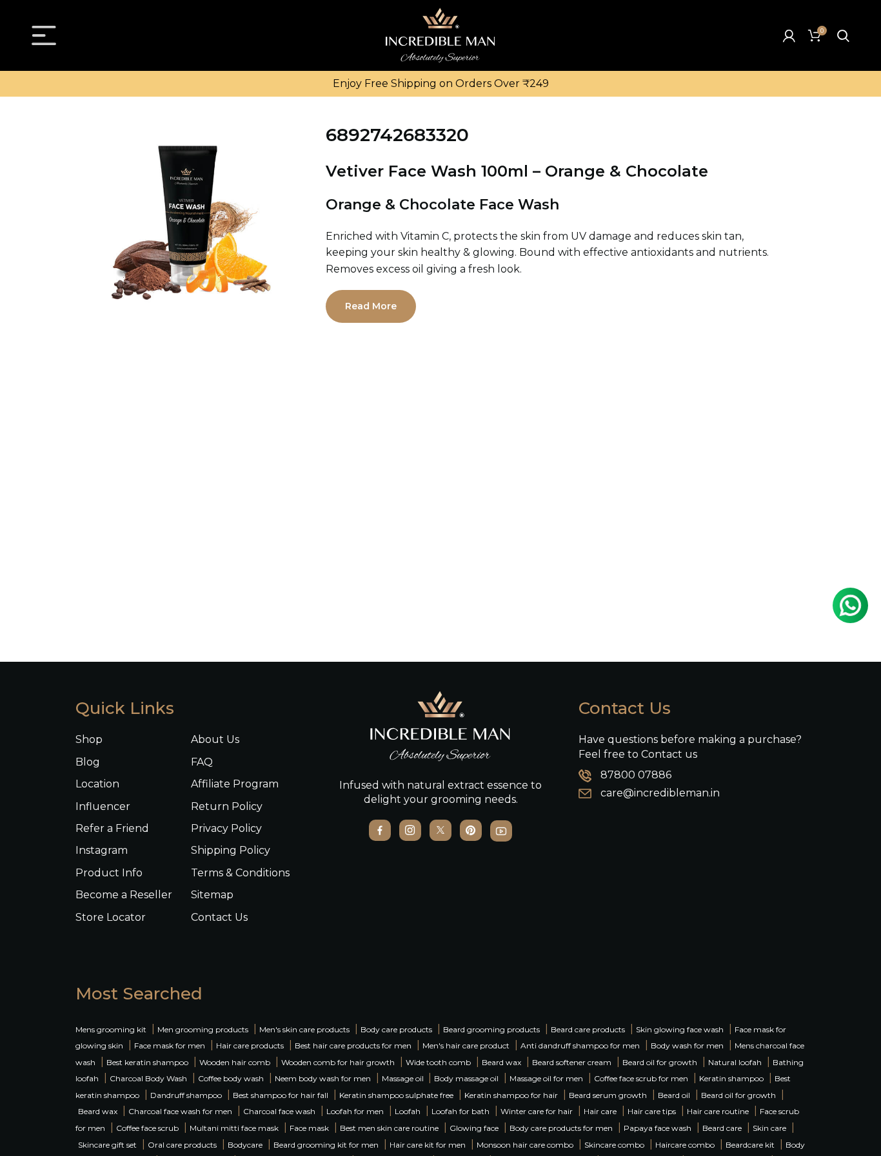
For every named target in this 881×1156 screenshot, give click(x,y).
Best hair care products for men (353, 1045)
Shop (89, 739)
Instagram (101, 850)
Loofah (408, 1111)
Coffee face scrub (147, 1128)
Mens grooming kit (110, 1029)
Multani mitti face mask (234, 1128)
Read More (371, 306)
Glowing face (474, 1128)
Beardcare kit (750, 1145)
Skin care (769, 1128)
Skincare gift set (107, 1145)
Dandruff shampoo (186, 1095)
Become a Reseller (123, 895)
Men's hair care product (466, 1045)
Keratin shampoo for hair (511, 1095)
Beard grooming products (491, 1029)
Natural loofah (735, 1062)
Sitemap (212, 895)
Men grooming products (202, 1029)
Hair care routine (718, 1111)
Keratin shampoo (731, 1078)
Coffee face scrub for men (641, 1078)
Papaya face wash (657, 1128)
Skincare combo (614, 1145)
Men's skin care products (304, 1029)
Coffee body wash (231, 1078)
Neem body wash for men (323, 1078)
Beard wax (501, 1062)
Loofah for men (355, 1111)
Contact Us (219, 917)
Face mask (309, 1128)
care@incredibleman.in (660, 793)
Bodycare (245, 1145)
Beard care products (588, 1029)
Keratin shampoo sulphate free (396, 1095)
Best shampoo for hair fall (280, 1095)
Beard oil (674, 1095)
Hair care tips (652, 1111)
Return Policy (226, 806)
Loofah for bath (460, 1111)
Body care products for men (561, 1128)
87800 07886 (635, 775)
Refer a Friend (112, 828)
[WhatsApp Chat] (850, 605)
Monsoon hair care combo (525, 1145)
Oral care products (182, 1145)
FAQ (202, 762)
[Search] (843, 35)
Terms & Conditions (240, 873)
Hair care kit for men (428, 1145)
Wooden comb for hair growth (338, 1062)
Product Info (109, 873)
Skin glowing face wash (680, 1029)
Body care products (396, 1029)
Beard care (722, 1128)
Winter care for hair (536, 1111)
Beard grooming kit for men (326, 1145)
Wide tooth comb (438, 1062)
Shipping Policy (230, 850)
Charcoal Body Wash (148, 1078)
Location (97, 784)
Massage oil (404, 1078)
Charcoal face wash (279, 1111)
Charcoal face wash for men (180, 1111)
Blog (87, 762)
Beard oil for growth (659, 1062)
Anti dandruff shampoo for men (580, 1045)
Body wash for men (687, 1045)
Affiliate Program (235, 784)
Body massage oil (466, 1078)
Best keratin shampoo (147, 1062)
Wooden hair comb (234, 1062)
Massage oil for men (546, 1078)
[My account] (789, 35)
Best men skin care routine (389, 1128)
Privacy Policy (226, 828)
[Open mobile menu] (44, 35)
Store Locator (110, 917)
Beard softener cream (571, 1062)
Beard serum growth (608, 1095)
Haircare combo (685, 1145)
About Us (215, 739)
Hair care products (250, 1045)
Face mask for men (169, 1045)
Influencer (102, 806)
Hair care (600, 1111)
